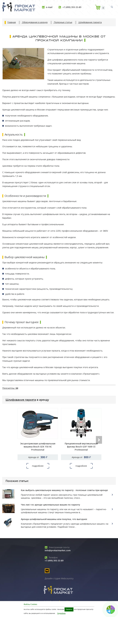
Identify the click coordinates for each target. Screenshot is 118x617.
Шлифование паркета (21, 400)
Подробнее (61, 613)
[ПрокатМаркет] (19, 7)
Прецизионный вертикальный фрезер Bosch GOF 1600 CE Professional (81, 446)
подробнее (37, 465)
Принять (69, 609)
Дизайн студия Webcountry (59, 578)
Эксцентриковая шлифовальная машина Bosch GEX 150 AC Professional (37, 446)
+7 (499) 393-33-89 (72, 7)
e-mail (49, 7)
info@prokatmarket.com (58, 549)
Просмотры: (10, 388)
